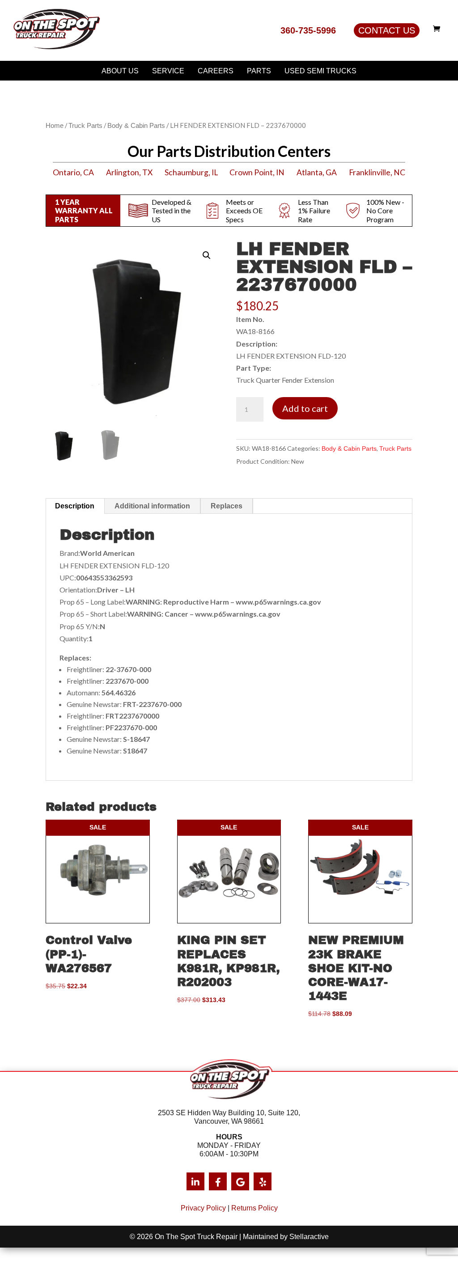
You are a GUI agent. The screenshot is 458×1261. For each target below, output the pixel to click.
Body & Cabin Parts (136, 125)
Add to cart (305, 408)
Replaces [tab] (226, 506)
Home (55, 125)
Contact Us (386, 30)
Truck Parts (85, 125)
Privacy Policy (203, 1208)
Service (168, 71)
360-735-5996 (308, 30)
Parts (259, 71)
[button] (207, 255)
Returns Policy (254, 1208)
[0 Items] (439, 29)
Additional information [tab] (152, 506)
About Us (120, 71)
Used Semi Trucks (320, 71)
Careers (215, 71)
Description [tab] (74, 506)
